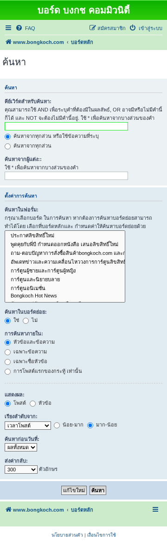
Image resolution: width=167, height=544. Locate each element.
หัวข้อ (44, 403)
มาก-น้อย (106, 424)
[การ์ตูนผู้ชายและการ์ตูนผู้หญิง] (65, 270)
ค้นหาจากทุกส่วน (31, 145)
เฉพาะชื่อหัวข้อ (29, 361)
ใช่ (15, 320)
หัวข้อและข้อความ (33, 342)
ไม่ (34, 320)
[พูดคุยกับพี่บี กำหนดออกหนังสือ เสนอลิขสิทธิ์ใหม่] (65, 244)
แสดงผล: (15, 394)
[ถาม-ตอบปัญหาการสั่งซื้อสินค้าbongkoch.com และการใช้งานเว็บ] (65, 253)
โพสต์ (19, 403)
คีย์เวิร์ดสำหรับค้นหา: (28, 101)
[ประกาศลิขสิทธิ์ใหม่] (65, 235)
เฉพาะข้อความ (29, 351)
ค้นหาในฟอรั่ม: (22, 209)
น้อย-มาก (72, 424)
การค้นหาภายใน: (24, 333)
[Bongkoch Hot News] (65, 296)
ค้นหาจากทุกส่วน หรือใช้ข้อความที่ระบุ (55, 136)
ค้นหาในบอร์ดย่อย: (26, 312)
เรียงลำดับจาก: (21, 416)
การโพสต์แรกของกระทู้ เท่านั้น (47, 371)
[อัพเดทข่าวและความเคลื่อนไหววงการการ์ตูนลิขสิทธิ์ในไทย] (65, 262)
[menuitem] (25, 28)
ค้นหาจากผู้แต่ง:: (23, 159)
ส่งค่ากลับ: (16, 461)
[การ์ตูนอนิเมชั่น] (65, 288)
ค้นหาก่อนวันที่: (22, 439)
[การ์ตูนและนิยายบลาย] (65, 279)
